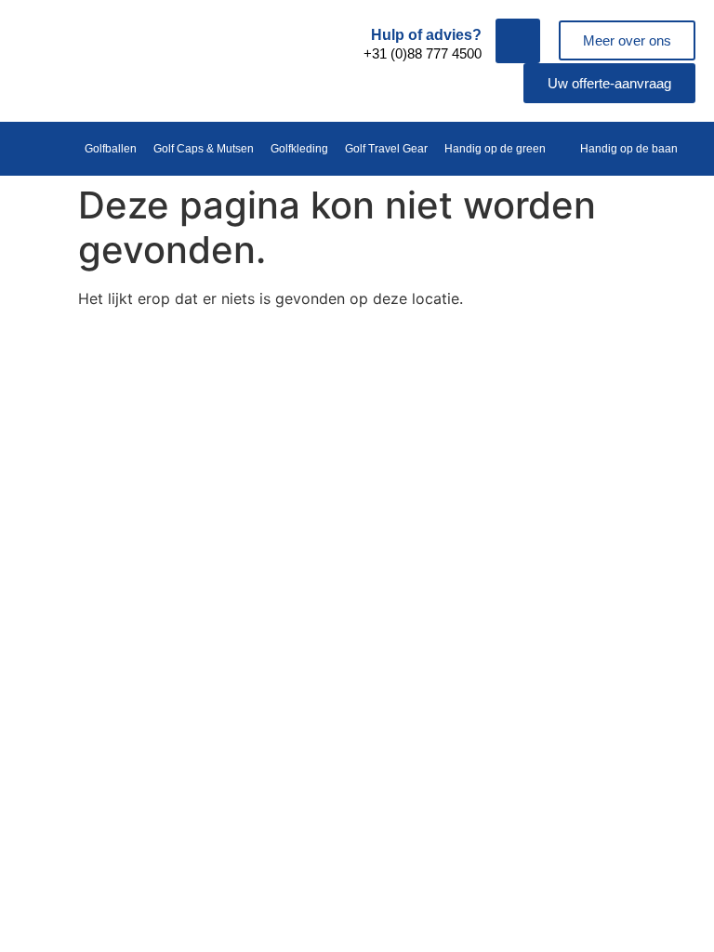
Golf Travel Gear (386, 148)
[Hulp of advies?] (518, 41)
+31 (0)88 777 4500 (423, 53)
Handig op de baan (629, 148)
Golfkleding (299, 148)
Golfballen (111, 148)
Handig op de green (495, 148)
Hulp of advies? (426, 35)
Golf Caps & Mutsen (203, 148)
